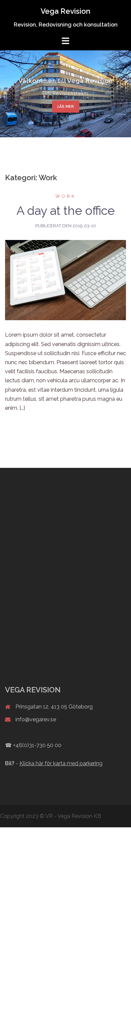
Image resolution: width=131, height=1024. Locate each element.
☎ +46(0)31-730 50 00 (33, 745)
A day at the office (65, 210)
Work (65, 196)
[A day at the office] (65, 280)
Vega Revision (65, 11)
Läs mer (65, 106)
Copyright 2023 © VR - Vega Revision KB (50, 816)
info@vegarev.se (35, 719)
